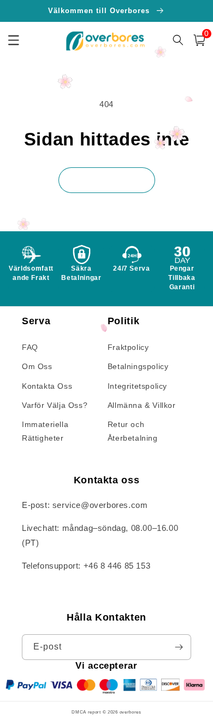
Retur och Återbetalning (133, 431)
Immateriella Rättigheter (45, 431)
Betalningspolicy (138, 366)
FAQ (30, 347)
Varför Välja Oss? (54, 405)
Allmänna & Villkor (142, 405)
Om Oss (37, 366)
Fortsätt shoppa (107, 179)
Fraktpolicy (128, 347)
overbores (130, 712)
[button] (199, 40)
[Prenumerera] (179, 647)
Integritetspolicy (137, 386)
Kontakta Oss (47, 386)
